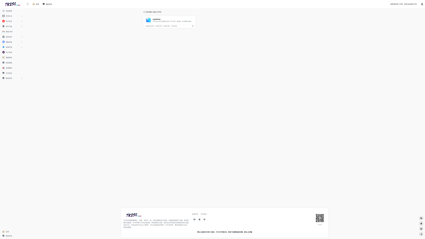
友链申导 (195, 214)
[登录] (422, 4)
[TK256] (133, 216)
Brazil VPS (159, 26)
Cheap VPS (166, 26)
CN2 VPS (174, 26)
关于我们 (204, 214)
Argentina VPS (150, 26)
